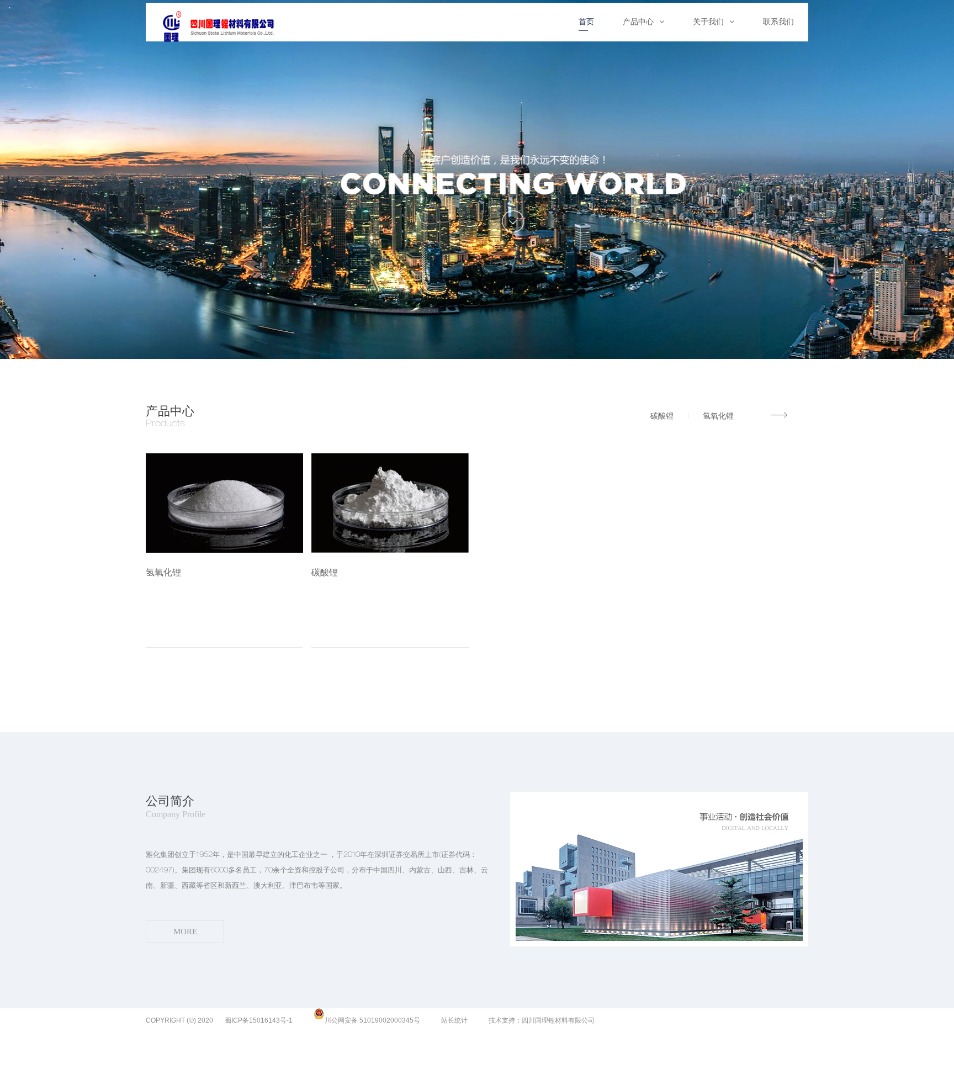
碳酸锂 (662, 415)
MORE (780, 415)
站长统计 (454, 1020)
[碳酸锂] (390, 503)
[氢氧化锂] (224, 503)
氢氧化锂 (718, 415)
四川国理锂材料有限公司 (558, 1020)
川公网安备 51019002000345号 (372, 1020)
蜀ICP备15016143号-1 (259, 1020)
